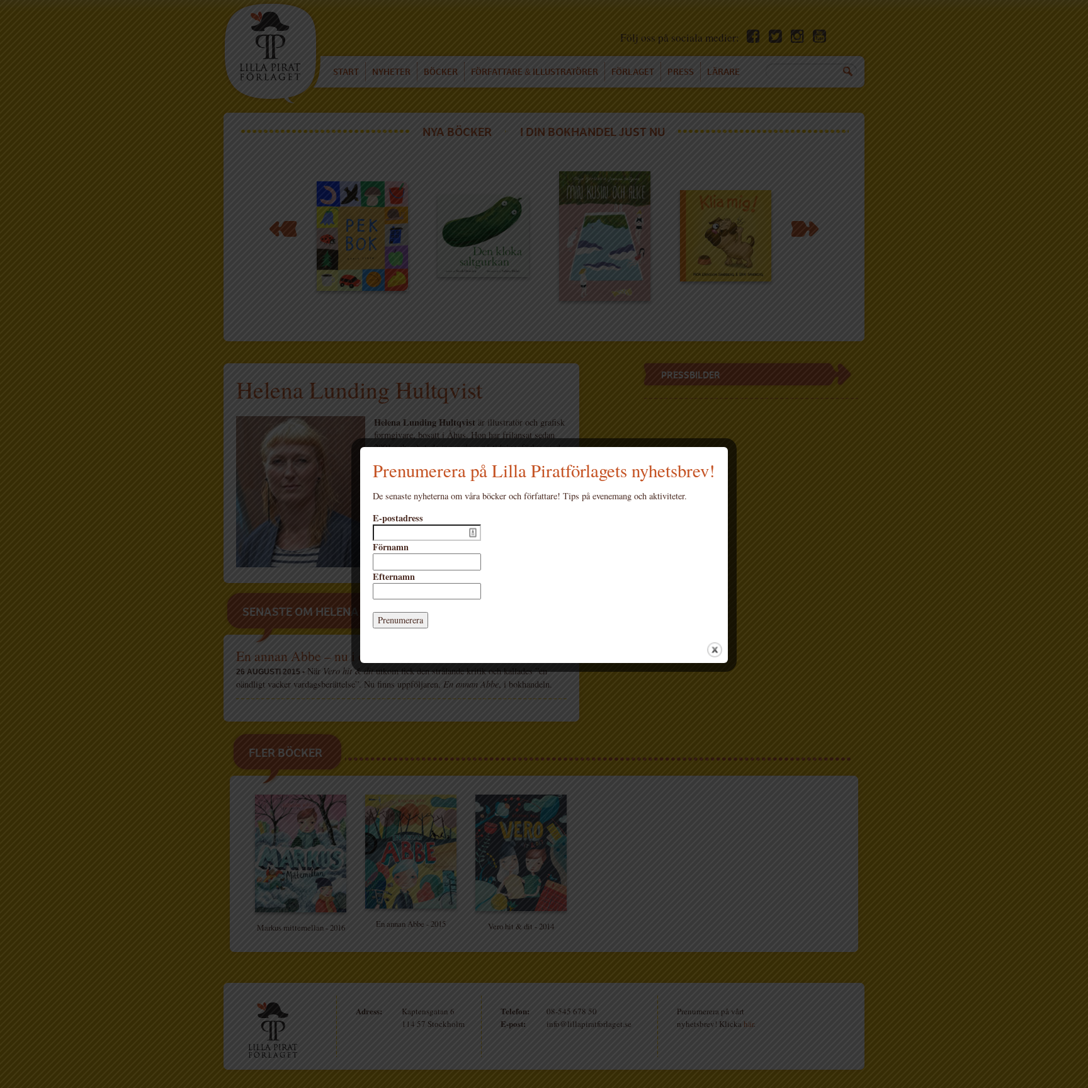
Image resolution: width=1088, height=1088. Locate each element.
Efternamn (394, 576)
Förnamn (391, 547)
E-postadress (398, 518)
